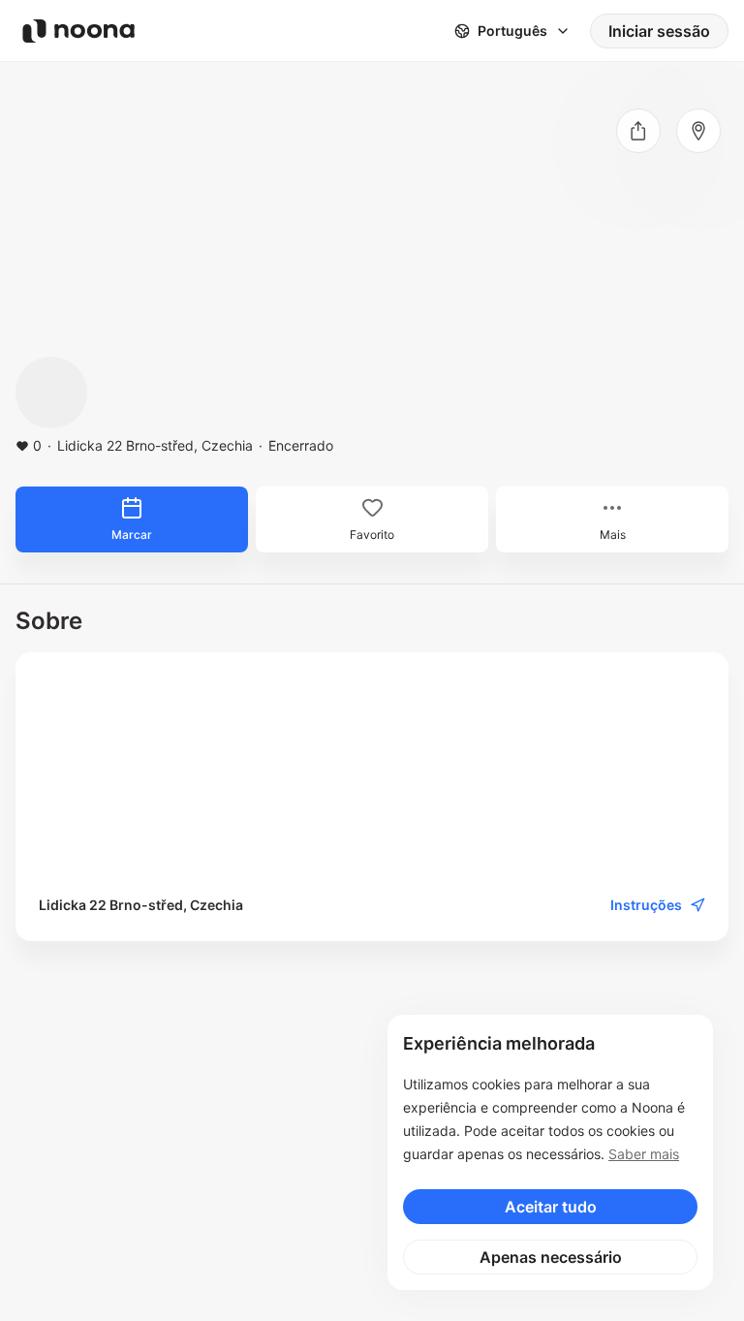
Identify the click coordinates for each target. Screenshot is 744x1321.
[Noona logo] (78, 31)
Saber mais (643, 1154)
